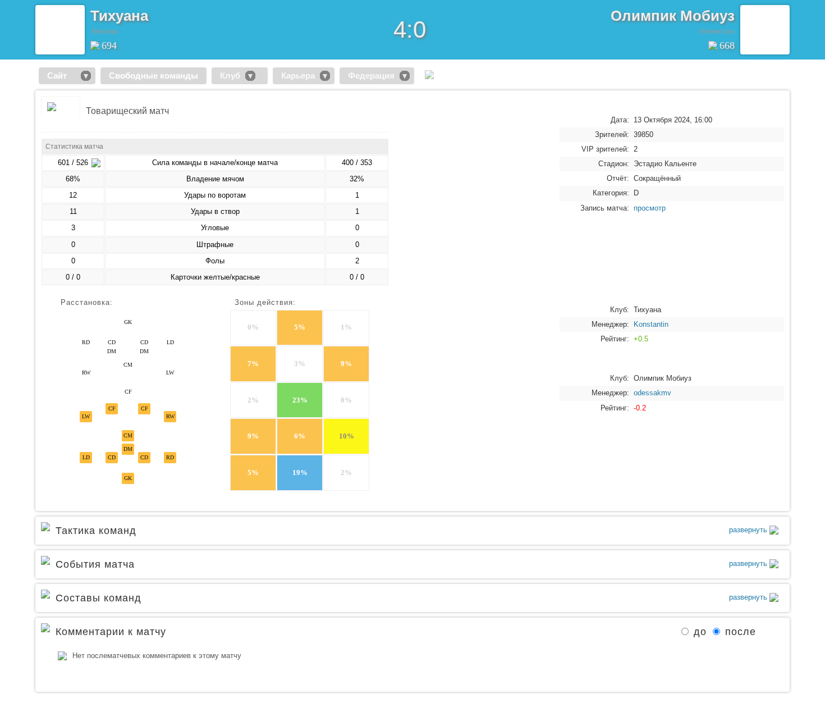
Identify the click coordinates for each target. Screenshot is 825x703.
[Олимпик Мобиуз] (765, 30)
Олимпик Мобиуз (673, 15)
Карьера (298, 75)
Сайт (61, 75)
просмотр (650, 208)
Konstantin (651, 324)
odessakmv (652, 393)
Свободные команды (153, 75)
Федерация (371, 75)
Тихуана (119, 15)
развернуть (749, 530)
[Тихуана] (60, 30)
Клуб (230, 75)
